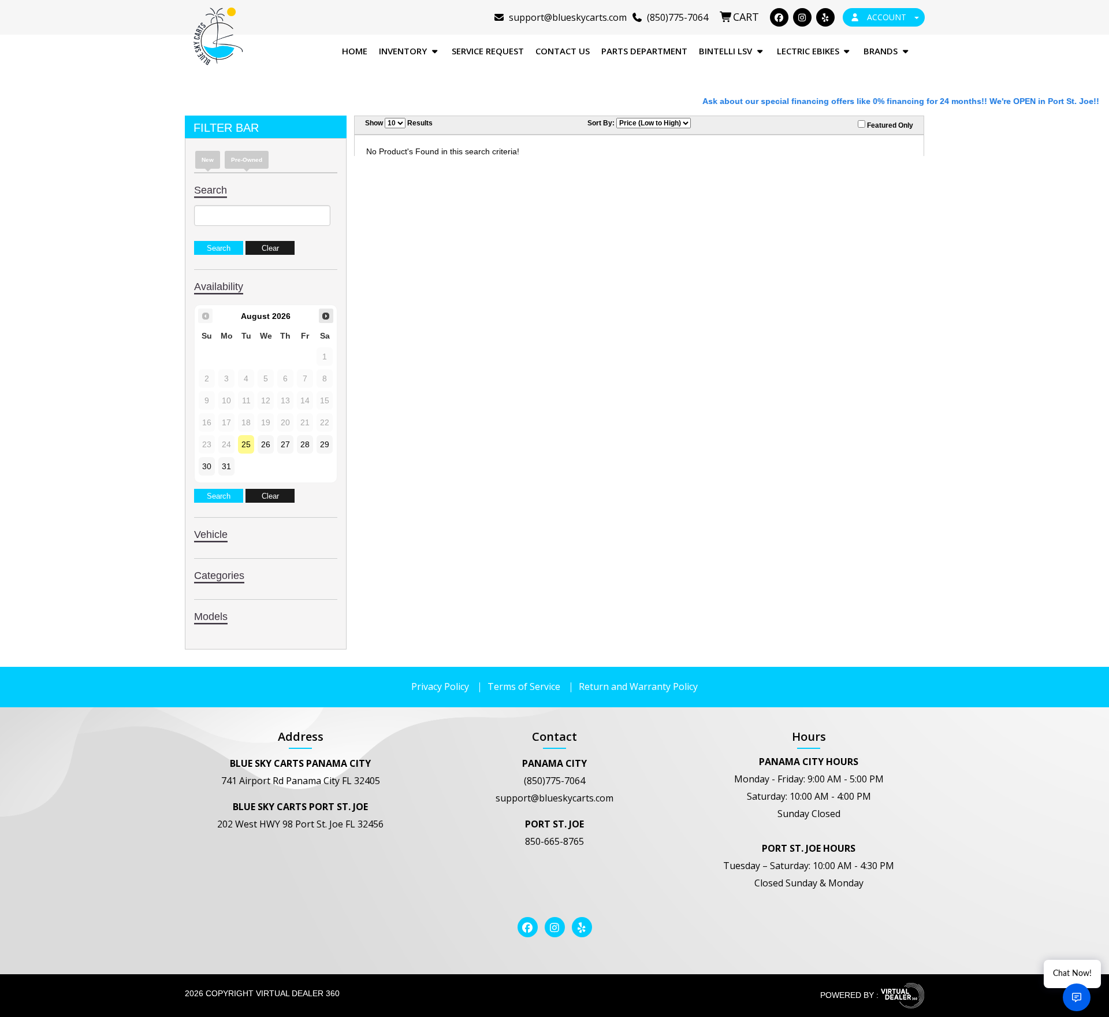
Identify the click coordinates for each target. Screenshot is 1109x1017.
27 (285, 444)
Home (354, 51)
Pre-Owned (246, 160)
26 (265, 444)
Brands (882, 51)
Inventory (404, 51)
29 (324, 444)
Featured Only (889, 125)
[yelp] (825, 17)
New (208, 160)
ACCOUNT (886, 17)
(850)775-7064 (554, 780)
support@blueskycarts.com (554, 798)
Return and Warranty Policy (638, 686)
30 (206, 466)
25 (246, 444)
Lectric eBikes (809, 51)
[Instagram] (802, 17)
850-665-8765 (554, 841)
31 (226, 466)
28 (305, 444)
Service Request (488, 51)
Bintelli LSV (726, 51)
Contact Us (562, 51)
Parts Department (644, 51)
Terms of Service (523, 686)
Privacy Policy (440, 686)
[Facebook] (779, 17)
